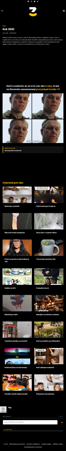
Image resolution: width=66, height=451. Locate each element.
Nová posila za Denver (13, 151)
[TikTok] (37, 1)
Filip (7, 33)
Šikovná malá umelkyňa (15, 233)
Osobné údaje (46, 444)
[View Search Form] (1, 11)
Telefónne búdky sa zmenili (16, 341)
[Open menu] (64, 10)
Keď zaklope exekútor (45, 367)
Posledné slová (42, 288)
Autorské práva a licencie (33, 447)
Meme (4, 26)
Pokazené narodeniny (45, 394)
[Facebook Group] (34, 1)
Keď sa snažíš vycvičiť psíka (48, 341)
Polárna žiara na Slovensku (16, 367)
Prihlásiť (60, 416)
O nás (5, 444)
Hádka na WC (10, 288)
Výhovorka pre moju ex (45, 206)
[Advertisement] (31, 167)
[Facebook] (28, 1)
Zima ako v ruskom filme (46, 233)
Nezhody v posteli (12, 206)
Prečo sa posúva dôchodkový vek (17, 260)
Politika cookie (58, 444)
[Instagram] (31, 1)
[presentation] (17, 195)
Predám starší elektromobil (16, 394)
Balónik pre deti (11, 314)
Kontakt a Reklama (33, 444)
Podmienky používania (17, 444)
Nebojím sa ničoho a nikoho (47, 314)
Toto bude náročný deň (45, 259)
